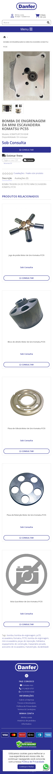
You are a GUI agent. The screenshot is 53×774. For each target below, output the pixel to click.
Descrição (7, 178)
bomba (10, 635)
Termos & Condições (27, 709)
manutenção (31, 647)
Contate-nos (27, 685)
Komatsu (17, 638)
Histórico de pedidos (26, 720)
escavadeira (7, 638)
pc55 (38, 635)
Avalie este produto (34, 173)
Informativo (27, 724)
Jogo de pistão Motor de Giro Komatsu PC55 (26, 255)
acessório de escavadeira (13, 647)
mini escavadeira (9, 641)
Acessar (17, 16)
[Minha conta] (12, 16)
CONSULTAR (27, 149)
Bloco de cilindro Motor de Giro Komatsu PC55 (26, 342)
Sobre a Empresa (26, 700)
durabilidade (43, 647)
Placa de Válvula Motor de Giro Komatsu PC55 (26, 428)
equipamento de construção (14, 644)
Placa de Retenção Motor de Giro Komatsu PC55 (26, 515)
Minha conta (26, 717)
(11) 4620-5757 (27, 688)
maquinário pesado (37, 644)
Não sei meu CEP (8, 163)
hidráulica (40, 641)
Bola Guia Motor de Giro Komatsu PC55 (26, 601)
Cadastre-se (26, 16)
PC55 (24, 638)
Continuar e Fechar (26, 767)
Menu (25, 29)
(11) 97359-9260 (27, 691)
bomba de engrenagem (38, 638)
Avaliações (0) (21, 178)
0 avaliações (19, 173)
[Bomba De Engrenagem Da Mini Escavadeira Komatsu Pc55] (26, 76)
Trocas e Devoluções (26, 703)
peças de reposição (26, 641)
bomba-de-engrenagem (24, 635)
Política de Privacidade (27, 706)
